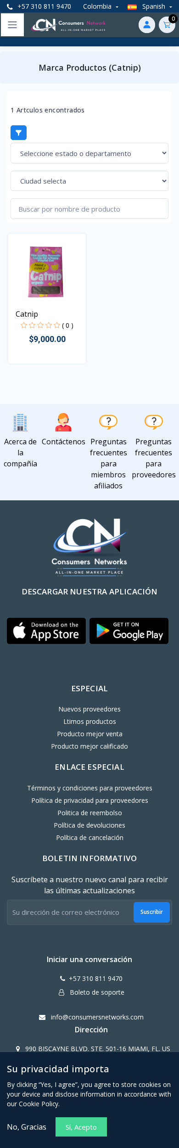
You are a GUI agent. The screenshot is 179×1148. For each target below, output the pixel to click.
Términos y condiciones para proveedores (89, 788)
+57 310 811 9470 (43, 6)
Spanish (153, 6)
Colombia (98, 6)
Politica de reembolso (89, 812)
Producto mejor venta (90, 733)
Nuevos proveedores (89, 709)
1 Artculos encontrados (48, 110)
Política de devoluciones (89, 825)
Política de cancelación (89, 837)
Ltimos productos (89, 721)
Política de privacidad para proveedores (89, 800)
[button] (46, 631)
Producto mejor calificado (89, 746)
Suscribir (151, 912)
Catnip (27, 314)
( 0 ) (67, 325)
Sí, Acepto (81, 1126)
